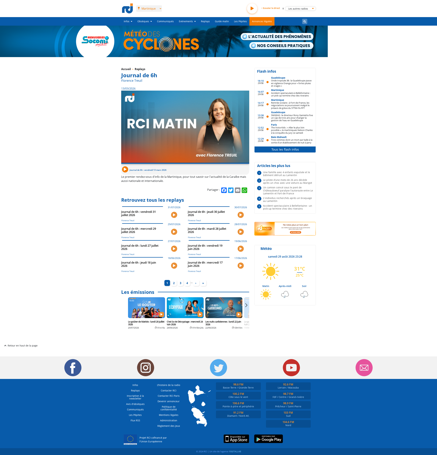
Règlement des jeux (168, 425)
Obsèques (143, 21)
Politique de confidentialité (168, 408)
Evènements (186, 21)
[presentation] (246, 312)
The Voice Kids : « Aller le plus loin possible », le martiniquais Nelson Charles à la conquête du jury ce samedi (292, 130)
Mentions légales (168, 415)
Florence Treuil (131, 80)
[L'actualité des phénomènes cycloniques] (277, 37)
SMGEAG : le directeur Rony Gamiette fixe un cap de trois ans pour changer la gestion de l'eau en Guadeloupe (292, 118)
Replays (205, 21)
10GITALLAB (235, 451)
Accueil (126, 69)
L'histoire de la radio (168, 385)
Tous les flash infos (285, 149)
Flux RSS (135, 420)
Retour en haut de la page (23, 345)
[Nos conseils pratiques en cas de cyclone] (281, 46)
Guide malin (222, 21)
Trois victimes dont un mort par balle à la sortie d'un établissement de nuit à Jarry (291, 141)
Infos (126, 21)
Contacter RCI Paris (169, 395)
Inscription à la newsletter (135, 397)
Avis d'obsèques (135, 404)
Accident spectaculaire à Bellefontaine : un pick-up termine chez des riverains (290, 94)
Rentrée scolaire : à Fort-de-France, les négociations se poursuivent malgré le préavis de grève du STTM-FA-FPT (290, 105)
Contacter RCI (168, 390)
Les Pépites (240, 21)
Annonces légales (262, 21)
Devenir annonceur (169, 401)
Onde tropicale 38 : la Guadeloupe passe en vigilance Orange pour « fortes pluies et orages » (291, 83)
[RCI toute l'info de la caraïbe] (127, 9)
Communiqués (165, 21)
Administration (168, 420)
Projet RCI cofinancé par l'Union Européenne (153, 439)
